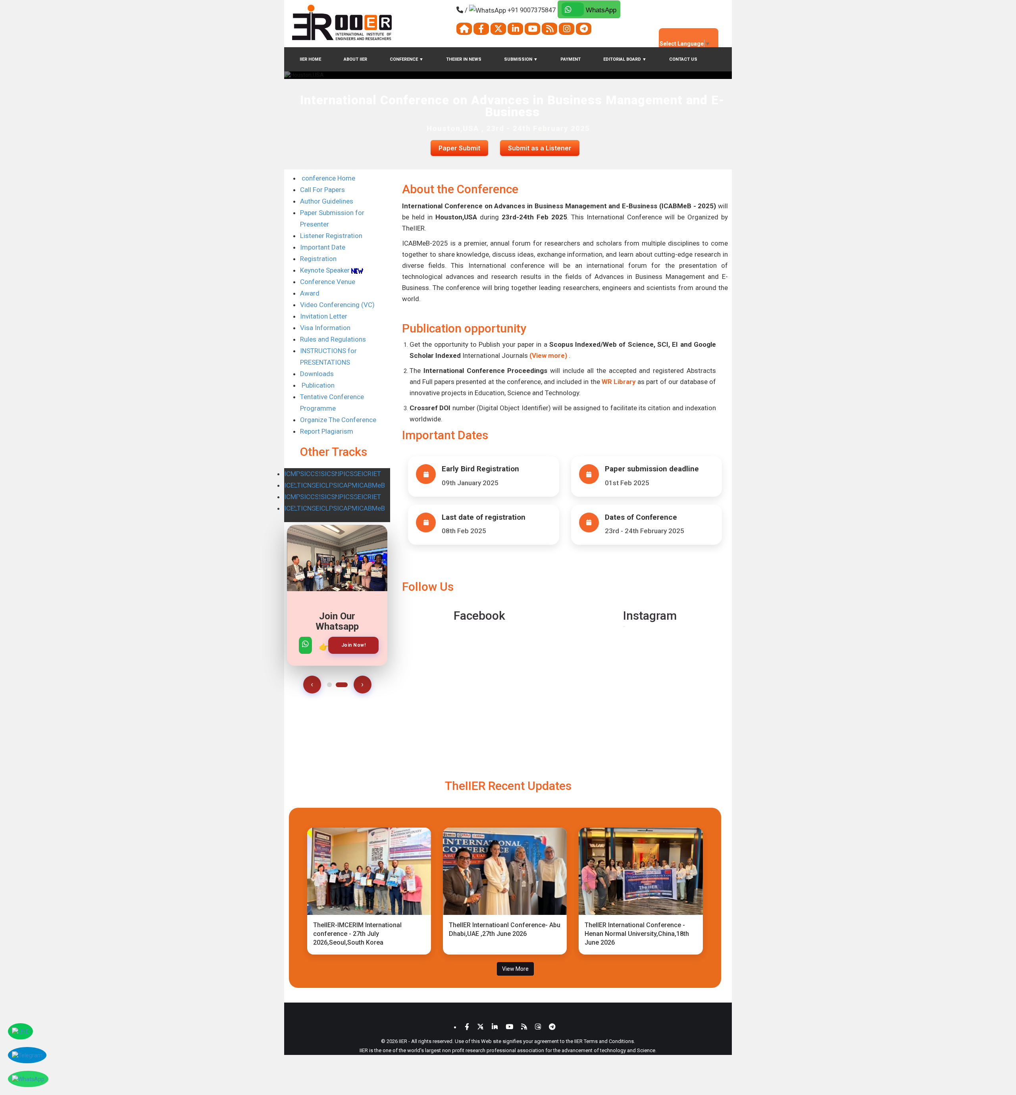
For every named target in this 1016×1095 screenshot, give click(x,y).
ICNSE (310, 485)
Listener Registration (331, 236)
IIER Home (310, 59)
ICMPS (294, 474)
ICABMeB (371, 485)
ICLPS (328, 485)
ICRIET (371, 474)
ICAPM (347, 485)
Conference (406, 59)
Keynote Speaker (325, 270)
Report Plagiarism (326, 431)
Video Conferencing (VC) (337, 305)
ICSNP (334, 474)
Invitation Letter (323, 316)
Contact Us (683, 59)
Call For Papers (322, 190)
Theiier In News (463, 59)
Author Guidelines (326, 201)
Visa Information (325, 328)
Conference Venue (327, 282)
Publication (317, 385)
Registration (318, 259)
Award (309, 293)
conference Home (327, 178)
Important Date (322, 247)
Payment (570, 59)
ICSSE (352, 474)
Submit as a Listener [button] (540, 148)
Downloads (317, 374)
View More (515, 969)
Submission (521, 59)
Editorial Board (625, 59)
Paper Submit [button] (459, 148)
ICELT (292, 485)
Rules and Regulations (333, 339)
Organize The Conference (338, 420)
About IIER (355, 59)
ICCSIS (314, 474)
